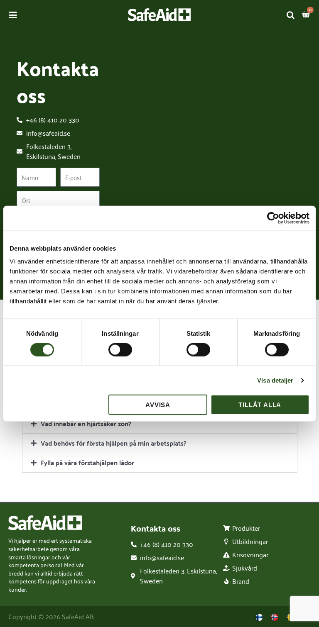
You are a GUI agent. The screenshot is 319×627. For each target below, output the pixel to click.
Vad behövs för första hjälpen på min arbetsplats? (113, 443)
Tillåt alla (259, 404)
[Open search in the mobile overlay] (291, 15)
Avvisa (157, 404)
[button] (159, 423)
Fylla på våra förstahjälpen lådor (87, 462)
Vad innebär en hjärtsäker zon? (86, 423)
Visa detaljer (275, 379)
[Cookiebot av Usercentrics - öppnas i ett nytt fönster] (273, 218)
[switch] (120, 349)
